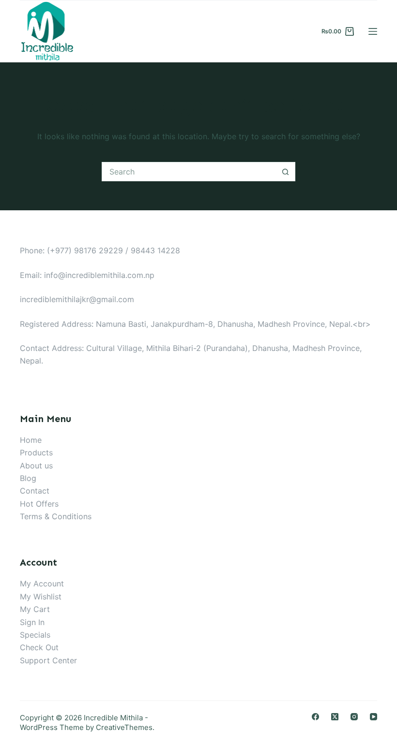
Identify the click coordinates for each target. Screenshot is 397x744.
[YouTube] (373, 716)
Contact (34, 491)
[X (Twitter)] (334, 716)
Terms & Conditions (56, 516)
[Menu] (372, 31)
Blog (28, 478)
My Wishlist (40, 596)
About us (36, 465)
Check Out (39, 647)
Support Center (48, 660)
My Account (42, 583)
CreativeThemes (124, 727)
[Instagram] (354, 716)
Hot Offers (39, 504)
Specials (35, 635)
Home (31, 440)
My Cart (35, 609)
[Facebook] (315, 716)
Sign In (32, 622)
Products (36, 452)
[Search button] (285, 171)
